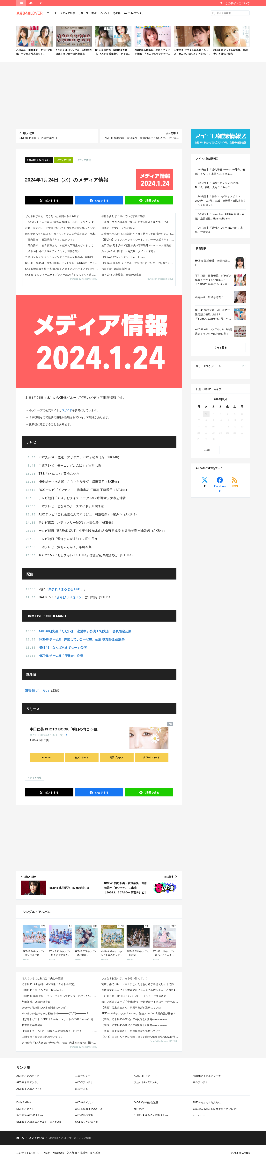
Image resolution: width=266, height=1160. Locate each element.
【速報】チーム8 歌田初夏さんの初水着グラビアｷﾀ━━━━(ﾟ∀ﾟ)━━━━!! (60, 1031)
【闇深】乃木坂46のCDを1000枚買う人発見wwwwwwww (134, 1019)
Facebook (220, 488)
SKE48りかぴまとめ (86, 1121)
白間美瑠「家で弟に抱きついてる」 (42, 1036)
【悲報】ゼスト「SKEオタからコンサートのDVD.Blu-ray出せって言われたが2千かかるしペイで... (60, 1019)
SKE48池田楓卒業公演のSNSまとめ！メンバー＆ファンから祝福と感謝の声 (62, 268)
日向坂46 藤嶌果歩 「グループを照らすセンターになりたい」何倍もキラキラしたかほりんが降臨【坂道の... (60, 996)
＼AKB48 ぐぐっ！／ (146, 1076)
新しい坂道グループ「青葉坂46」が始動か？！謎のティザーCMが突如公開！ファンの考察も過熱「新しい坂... (140, 1001)
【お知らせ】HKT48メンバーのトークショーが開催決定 (133, 996)
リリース (83, 13)
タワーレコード (151, 757)
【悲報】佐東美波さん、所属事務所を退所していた (131, 1007)
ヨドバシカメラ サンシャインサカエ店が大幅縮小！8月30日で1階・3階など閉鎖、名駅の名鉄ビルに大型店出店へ (62, 257)
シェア (101, 200)
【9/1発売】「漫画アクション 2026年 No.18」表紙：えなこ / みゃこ (217, 185)
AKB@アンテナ (84, 1082)
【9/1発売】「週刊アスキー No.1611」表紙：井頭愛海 (219, 230)
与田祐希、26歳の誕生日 (115, 268)
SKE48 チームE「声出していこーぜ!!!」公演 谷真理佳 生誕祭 (82, 639)
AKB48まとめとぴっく (29, 1088)
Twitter (46, 1152)
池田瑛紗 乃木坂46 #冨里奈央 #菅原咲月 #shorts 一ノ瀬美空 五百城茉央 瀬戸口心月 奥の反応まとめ (138, 245)
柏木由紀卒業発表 (32, 1025)
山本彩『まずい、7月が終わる (119, 228)
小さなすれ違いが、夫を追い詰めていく (124, 978)
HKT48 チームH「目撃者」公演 (61, 655)
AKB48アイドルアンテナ (207, 1076)
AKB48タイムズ (84, 1102)
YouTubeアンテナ (134, 13)
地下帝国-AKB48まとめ (29, 1115)
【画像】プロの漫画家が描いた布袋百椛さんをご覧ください (136, 222)
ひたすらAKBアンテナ (146, 1082)
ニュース (52, 13)
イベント (105, 13)
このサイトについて (237, 3)
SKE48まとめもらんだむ (207, 1102)
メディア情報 (84, 160)
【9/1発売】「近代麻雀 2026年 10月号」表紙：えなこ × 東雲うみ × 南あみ (62, 222)
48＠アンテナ (200, 1082)
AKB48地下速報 (84, 1115)
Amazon (46, 757)
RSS (235, 486)
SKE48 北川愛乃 (37, 690)
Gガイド (67, 410)
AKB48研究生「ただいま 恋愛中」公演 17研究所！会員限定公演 (85, 631)
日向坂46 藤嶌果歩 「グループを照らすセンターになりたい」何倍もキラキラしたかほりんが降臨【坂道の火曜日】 (138, 263)
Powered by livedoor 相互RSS (83, 278)
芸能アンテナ (82, 1076)
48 (21, 3)
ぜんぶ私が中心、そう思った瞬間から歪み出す (52, 216)
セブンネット (82, 757)
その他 (117, 13)
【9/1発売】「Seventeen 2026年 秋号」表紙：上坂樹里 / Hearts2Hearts (219, 216)
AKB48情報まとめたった (89, 1109)
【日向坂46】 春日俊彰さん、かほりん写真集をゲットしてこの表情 (62, 245)
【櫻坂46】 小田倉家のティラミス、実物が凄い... (54, 251)
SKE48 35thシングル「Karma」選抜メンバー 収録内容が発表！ (138, 1013)
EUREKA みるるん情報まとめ (151, 1115)
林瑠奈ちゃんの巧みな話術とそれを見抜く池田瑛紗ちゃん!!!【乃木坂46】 (138, 233)
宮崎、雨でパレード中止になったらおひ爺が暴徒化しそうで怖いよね (62, 228)
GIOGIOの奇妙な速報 (146, 1102)
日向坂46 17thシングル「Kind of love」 (124, 257)
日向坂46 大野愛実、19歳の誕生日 (121, 274)
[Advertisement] (133, 95)
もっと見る (220, 347)
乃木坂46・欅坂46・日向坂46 (83, 1152)
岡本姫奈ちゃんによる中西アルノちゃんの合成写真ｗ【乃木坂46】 (62, 233)
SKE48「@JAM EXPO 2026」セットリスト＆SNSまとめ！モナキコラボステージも (62, 263)
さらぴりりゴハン (69, 597)
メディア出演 (67, 13)
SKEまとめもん (25, 1109)
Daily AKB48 (23, 1102)
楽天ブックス (117, 757)
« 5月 (207, 450)
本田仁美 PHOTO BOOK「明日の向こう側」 (65, 729)
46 (31, 3)
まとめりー (199, 1115)
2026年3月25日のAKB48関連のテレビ (44, 1007)
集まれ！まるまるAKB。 (66, 589)
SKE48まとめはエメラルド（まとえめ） (39, 1121)
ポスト (51, 200)
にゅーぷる (81, 1088)
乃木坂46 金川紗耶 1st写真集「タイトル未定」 (128, 251)
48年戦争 (139, 1109)
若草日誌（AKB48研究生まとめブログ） (216, 1109)
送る (152, 200)
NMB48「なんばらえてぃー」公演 (63, 647)
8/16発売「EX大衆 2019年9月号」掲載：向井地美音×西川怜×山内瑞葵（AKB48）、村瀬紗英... (60, 1042)
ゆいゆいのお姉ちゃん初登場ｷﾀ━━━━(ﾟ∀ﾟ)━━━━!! (55, 1013)
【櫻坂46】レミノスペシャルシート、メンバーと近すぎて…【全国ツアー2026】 (138, 239)
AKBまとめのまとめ (27, 1076)
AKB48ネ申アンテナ (28, 1082)
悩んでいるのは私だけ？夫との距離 (42, 978)
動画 (94, 13)
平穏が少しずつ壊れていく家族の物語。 (124, 216)
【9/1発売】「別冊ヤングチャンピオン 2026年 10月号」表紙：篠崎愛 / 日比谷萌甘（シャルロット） (220, 200)
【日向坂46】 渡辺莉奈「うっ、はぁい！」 (50, 239)
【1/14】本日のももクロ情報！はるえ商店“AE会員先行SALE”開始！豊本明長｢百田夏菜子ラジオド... (140, 1036)
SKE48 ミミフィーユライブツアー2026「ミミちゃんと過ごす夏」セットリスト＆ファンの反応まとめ (62, 274)
